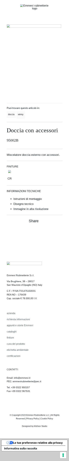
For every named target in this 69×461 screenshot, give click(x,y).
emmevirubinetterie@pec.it (27, 381)
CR (10, 178)
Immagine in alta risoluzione (30, 209)
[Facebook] (47, 231)
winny (20, 114)
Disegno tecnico (23, 204)
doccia (11, 114)
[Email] (59, 231)
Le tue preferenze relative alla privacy (38, 442)
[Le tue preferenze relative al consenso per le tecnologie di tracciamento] (63, 455)
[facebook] (37, 400)
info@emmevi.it (22, 377)
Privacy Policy (32, 418)
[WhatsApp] (53, 231)
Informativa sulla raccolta (20, 448)
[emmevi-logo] (34, 5)
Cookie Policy (47, 418)
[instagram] (31, 400)
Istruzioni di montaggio (27, 199)
